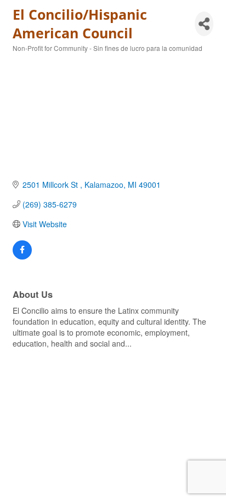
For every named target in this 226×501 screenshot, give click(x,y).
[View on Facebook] (22, 256)
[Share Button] (204, 23)
